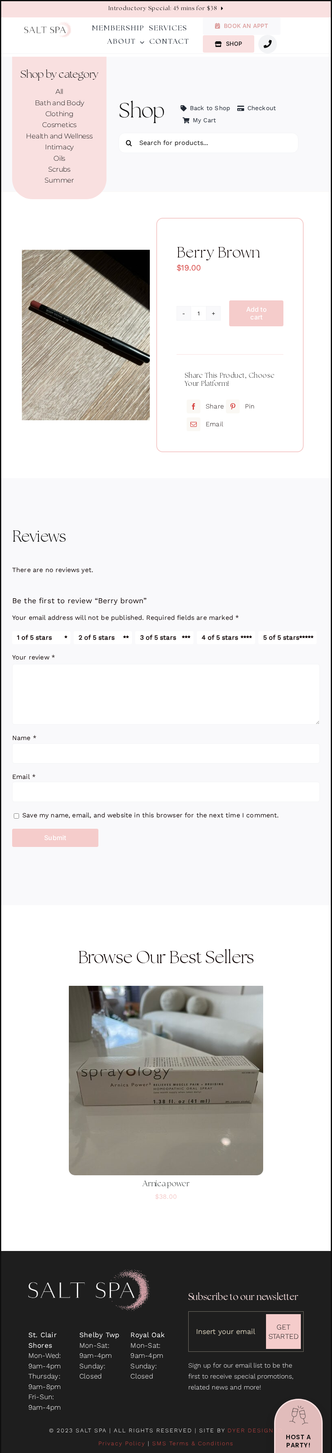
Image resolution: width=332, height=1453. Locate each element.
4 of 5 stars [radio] (220, 637)
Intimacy (59, 147)
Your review (33, 657)
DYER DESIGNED (255, 1430)
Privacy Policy (121, 1443)
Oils (59, 158)
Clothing (59, 114)
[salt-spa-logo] (48, 25)
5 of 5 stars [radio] (281, 637)
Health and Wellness (59, 136)
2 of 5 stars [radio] (97, 637)
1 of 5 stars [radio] (34, 637)
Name (24, 738)
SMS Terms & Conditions (193, 1443)
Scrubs (59, 169)
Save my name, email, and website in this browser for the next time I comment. (150, 815)
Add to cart (256, 313)
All (59, 91)
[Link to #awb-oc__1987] (267, 44)
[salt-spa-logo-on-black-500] (89, 1273)
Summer (59, 180)
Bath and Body (59, 103)
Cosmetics (59, 125)
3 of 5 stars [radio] (158, 637)
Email (24, 777)
